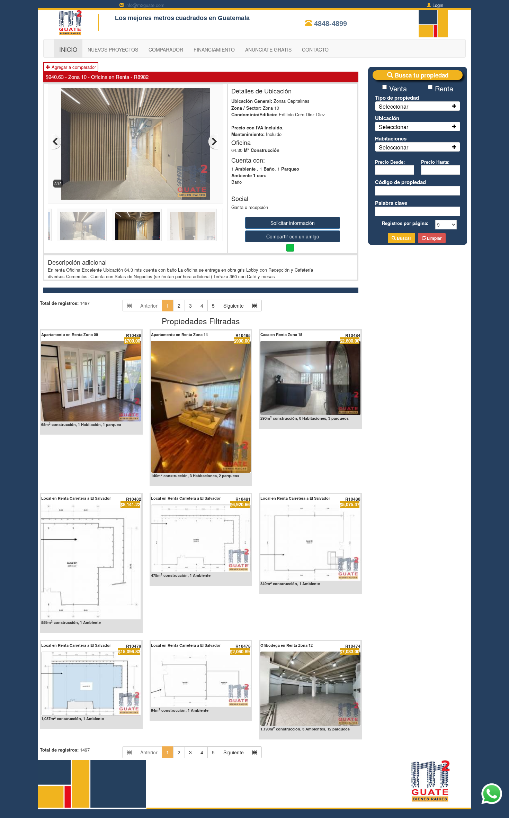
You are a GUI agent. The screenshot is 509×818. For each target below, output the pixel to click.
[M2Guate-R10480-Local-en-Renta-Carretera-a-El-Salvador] (310, 542)
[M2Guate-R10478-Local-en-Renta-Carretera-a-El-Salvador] (201, 680)
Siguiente (233, 305)
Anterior (149, 305)
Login (437, 5)
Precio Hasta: (435, 161)
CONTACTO (315, 49)
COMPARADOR (166, 49)
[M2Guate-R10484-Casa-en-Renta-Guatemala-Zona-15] (310, 378)
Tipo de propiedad (397, 97)
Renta (444, 88)
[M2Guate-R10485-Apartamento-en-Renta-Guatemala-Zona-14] (201, 407)
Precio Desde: (390, 161)
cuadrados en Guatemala (213, 18)
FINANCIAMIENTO (214, 49)
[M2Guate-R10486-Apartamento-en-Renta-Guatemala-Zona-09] (91, 381)
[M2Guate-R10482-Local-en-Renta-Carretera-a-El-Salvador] (91, 562)
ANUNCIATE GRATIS (268, 49)
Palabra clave (391, 203)
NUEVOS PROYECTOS (113, 49)
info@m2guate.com (144, 5)
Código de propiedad (400, 182)
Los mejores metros (144, 18)
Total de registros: (59, 303)
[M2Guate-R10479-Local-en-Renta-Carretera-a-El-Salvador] (91, 684)
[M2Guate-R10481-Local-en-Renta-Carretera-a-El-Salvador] (201, 538)
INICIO (68, 49)
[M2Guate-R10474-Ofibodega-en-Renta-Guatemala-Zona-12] (310, 689)
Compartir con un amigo (292, 236)
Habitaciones (391, 138)
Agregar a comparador (73, 67)
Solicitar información (292, 222)
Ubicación (387, 118)
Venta (398, 88)
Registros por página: (405, 223)
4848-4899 (330, 23)
